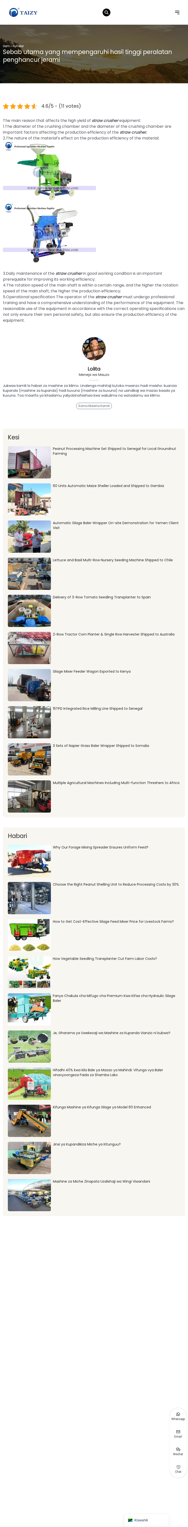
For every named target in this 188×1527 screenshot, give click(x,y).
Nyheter (18, 46)
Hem (6, 46)
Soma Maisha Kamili (94, 406)
